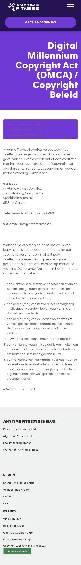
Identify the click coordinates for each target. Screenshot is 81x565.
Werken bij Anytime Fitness (20, 450)
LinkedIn (5, 463)
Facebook (23, 463)
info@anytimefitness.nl (36, 224)
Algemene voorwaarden (19, 436)
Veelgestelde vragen (16, 489)
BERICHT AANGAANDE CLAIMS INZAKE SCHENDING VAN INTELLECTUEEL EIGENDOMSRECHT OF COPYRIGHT (28, 129)
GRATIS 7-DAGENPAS (40, 22)
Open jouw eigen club (18, 532)
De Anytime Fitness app (18, 483)
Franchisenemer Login (17, 539)
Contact (8, 496)
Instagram (14, 463)
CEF (5, 503)
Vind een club (12, 519)
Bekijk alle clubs (14, 526)
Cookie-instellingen (17, 551)
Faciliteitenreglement (17, 443)
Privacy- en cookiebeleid (19, 429)
